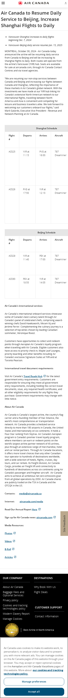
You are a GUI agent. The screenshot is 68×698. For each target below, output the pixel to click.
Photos (10, 533)
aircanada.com (46, 517)
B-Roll (10, 549)
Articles (10, 557)
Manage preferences (34, 681)
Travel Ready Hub (35, 376)
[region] (34, 667)
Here (36, 509)
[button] (2, 3)
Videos (10, 541)
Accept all (34, 691)
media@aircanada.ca (30, 493)
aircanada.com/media (31, 501)
